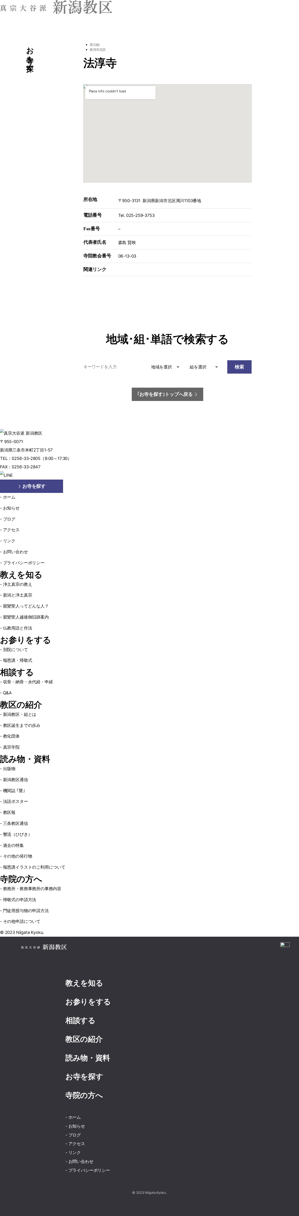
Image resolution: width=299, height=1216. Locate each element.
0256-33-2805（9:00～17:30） (42, 458)
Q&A (7, 692)
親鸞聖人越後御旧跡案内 (26, 617)
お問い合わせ (15, 551)
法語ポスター (15, 801)
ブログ (9, 519)
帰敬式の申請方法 (19, 899)
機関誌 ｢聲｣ (14, 790)
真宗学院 (11, 747)
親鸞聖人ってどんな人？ (26, 606)
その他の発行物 (17, 856)
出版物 (9, 768)
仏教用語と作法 (17, 628)
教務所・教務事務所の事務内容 (32, 888)
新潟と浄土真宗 (17, 595)
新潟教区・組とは (19, 714)
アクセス (11, 529)
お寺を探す (84, 1076)
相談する (17, 672)
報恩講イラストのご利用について (34, 867)
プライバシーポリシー (24, 562)
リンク (9, 540)
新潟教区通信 (15, 779)
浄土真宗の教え (17, 584)
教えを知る (21, 574)
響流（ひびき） (17, 834)
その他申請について (21, 921)
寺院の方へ (21, 879)
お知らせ (11, 508)
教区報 (9, 812)
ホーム (9, 497)
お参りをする (25, 640)
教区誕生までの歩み (21, 725)
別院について (15, 649)
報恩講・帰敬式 (17, 660)
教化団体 (11, 736)
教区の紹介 (21, 705)
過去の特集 (13, 845)
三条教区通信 (15, 823)
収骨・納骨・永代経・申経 (28, 681)
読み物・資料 (25, 759)
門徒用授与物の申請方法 (26, 910)
